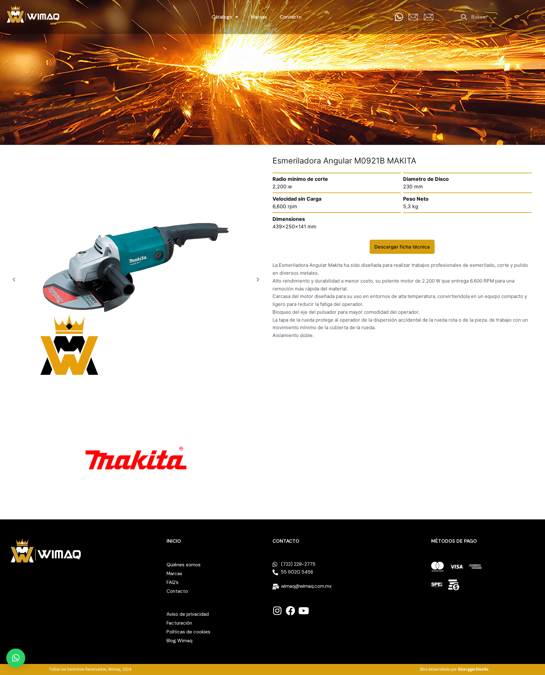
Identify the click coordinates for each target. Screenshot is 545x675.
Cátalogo (222, 17)
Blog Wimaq (179, 641)
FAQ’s (173, 582)
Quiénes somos (184, 565)
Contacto (291, 17)
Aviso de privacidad (188, 614)
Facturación (179, 623)
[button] (13, 279)
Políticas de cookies (188, 632)
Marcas (259, 17)
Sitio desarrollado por (454, 669)
